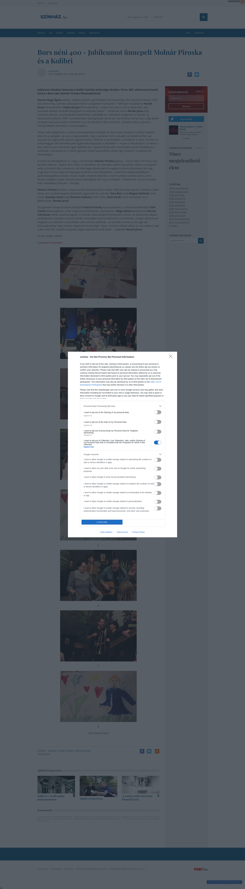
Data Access (122, 532)
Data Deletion (106, 532)
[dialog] (122, 444)
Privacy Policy (138, 532)
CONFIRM (102, 522)
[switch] (157, 412)
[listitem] (122, 406)
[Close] (171, 357)
